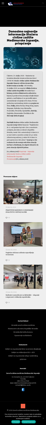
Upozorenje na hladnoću (23, 335)
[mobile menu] (3, 3)
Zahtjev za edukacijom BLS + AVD (23, 352)
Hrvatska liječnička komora (23, 332)
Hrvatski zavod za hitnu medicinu (23, 325)
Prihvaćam (15, 422)
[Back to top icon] (23, 406)
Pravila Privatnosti (28, 422)
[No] (43, 418)
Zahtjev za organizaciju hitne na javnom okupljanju (23, 349)
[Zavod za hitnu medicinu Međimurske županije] (16, 3)
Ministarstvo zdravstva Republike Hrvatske (23, 329)
